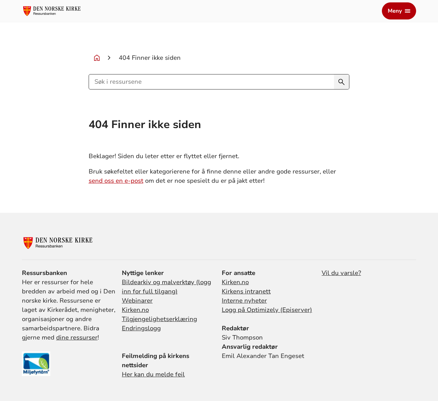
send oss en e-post (116, 181)
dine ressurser (77, 337)
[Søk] (341, 81)
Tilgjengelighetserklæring (159, 319)
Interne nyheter (244, 300)
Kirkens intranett (246, 291)
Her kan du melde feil (153, 374)
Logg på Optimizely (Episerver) (267, 310)
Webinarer (137, 300)
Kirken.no (135, 310)
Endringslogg (141, 328)
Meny (395, 11)
